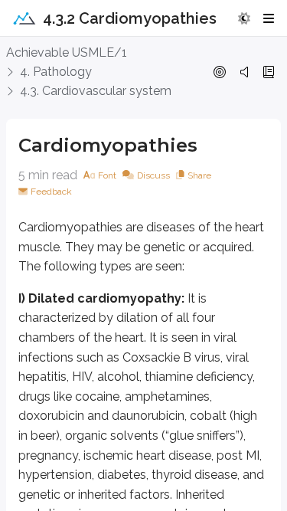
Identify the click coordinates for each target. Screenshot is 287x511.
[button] (244, 18)
